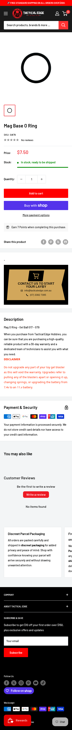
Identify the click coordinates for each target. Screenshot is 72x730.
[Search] (63, 25)
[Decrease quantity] (21, 179)
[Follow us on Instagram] (21, 683)
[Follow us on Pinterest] (28, 683)
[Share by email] (65, 242)
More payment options (36, 215)
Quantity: (9, 179)
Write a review (36, 494)
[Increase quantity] (42, 179)
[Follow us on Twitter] (14, 683)
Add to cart (36, 193)
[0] (65, 13)
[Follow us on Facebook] (6, 683)
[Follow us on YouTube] (35, 683)
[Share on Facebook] (43, 242)
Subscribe (16, 652)
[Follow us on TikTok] (43, 683)
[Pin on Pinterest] (51, 242)
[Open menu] (6, 13)
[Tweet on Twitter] (58, 242)
